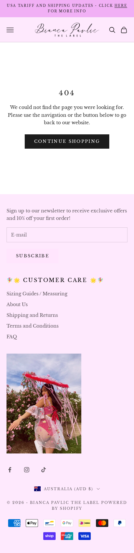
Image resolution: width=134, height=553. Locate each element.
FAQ (12, 337)
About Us (17, 304)
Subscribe (32, 256)
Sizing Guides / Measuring (37, 294)
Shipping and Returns (32, 315)
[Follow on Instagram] (26, 469)
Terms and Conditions (33, 326)
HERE (120, 6)
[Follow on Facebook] (10, 469)
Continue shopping (67, 141)
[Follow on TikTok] (43, 469)
